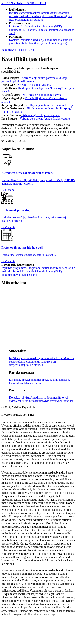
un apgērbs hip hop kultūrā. (40, 115)
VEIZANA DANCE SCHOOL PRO (23, 3)
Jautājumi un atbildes (30, 19)
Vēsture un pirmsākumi (29, 400)
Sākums (6, 49)
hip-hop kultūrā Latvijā (42, 94)
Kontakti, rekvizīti (19, 40)
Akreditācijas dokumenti (44, 40)
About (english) (57, 43)
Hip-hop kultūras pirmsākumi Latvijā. (52, 105)
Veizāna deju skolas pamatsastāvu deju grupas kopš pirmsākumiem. (34, 79)
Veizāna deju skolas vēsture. (34, 84)
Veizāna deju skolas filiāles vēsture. (45, 118)
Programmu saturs (45, 12)
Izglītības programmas (22, 12)
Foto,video (42, 43)
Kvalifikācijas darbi (22, 49)
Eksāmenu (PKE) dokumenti (26, 379)
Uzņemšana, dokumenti (41, 16)
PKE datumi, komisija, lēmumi (39, 29)
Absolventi (29, 43)
